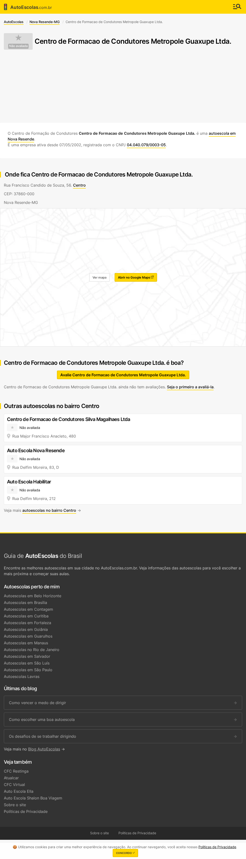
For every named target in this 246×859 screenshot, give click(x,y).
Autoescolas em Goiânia (26, 629)
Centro (79, 185)
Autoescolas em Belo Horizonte (32, 595)
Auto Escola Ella (18, 791)
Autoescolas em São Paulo (28, 669)
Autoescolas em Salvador (27, 656)
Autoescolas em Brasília (25, 602)
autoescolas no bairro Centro (49, 510)
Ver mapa (99, 277)
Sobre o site (15, 804)
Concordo (124, 853)
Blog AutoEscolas (44, 749)
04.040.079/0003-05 (146, 144)
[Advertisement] (123, 86)
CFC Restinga (16, 771)
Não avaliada (18, 46)
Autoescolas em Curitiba (26, 616)
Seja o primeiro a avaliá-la (190, 386)
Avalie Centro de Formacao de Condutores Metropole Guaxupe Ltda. (123, 374)
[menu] (237, 7)
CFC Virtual (14, 784)
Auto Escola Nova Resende (36, 450)
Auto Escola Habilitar (29, 482)
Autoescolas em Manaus (26, 642)
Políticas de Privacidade (26, 811)
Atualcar (11, 777)
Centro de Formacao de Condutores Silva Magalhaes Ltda (68, 419)
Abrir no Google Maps (134, 277)
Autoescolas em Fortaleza (27, 622)
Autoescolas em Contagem (28, 609)
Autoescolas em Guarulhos (28, 636)
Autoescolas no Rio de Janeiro (31, 649)
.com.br (27, 7)
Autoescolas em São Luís (26, 663)
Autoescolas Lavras (21, 676)
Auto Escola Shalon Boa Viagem (33, 798)
